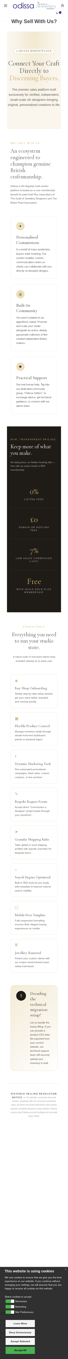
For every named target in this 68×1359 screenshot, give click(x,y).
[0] (56, 13)
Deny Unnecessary (20, 1332)
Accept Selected (20, 1341)
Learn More (20, 1323)
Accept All (20, 1350)
